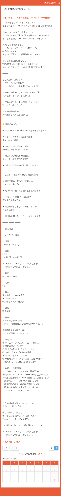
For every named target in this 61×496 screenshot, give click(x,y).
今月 (5, 448)
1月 (21, 454)
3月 (39, 454)
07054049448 (53, 3)
